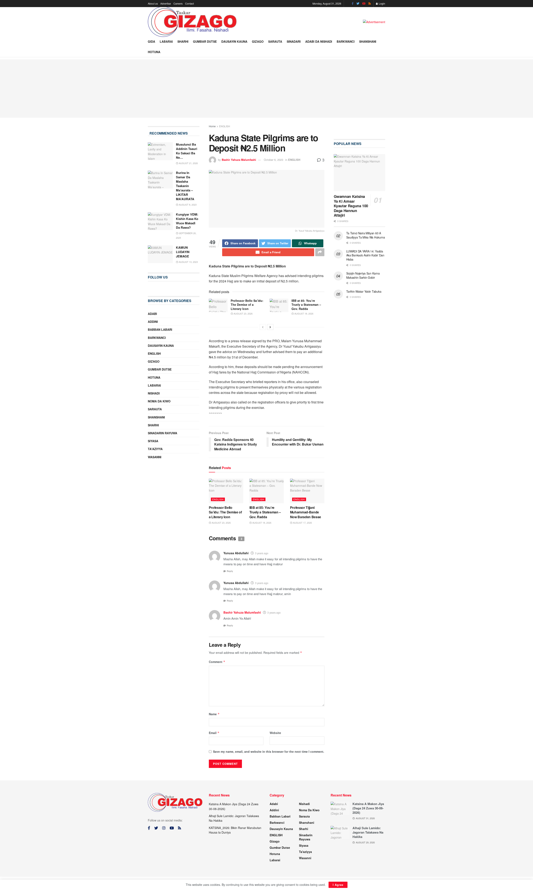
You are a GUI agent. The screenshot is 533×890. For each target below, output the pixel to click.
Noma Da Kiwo (159, 401)
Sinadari (294, 41)
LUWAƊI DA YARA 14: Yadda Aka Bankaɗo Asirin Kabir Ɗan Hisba (365, 255)
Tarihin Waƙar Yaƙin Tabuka (363, 291)
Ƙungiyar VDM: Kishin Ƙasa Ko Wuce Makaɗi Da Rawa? (187, 221)
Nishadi (154, 393)
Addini (153, 322)
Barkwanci (346, 41)
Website (275, 733)
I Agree (338, 885)
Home (212, 126)
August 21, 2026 (188, 163)
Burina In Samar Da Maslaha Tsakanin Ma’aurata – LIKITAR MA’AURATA (185, 185)
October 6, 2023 (273, 160)
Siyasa (153, 441)
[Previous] (263, 327)
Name (214, 714)
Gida (151, 41)
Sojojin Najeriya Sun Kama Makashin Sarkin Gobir (363, 275)
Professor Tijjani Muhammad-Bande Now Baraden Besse (305, 512)
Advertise (165, 3)
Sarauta (275, 41)
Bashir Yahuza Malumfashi (239, 160)
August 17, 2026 (302, 522)
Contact (189, 3)
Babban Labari (160, 329)
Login (381, 3)
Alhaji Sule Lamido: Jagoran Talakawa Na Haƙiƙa (367, 832)
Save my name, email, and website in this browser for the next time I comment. (268, 751)
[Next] (270, 327)
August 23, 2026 (243, 313)
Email (214, 733)
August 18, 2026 (303, 313)
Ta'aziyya (155, 449)
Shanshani (367, 41)
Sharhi (182, 41)
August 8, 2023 (187, 204)
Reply (230, 571)
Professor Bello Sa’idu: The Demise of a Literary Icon (247, 304)
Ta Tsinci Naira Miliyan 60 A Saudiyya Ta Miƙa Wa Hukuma (365, 235)
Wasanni (154, 457)
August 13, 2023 (188, 261)
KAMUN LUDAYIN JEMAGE (182, 251)
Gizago (258, 41)
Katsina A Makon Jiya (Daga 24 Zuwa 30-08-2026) (368, 808)
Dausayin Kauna (234, 41)
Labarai (166, 41)
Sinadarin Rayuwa (162, 433)
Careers (178, 3)
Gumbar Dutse (205, 41)
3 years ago (261, 553)
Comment (217, 662)
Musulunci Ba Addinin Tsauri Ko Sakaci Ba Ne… (186, 151)
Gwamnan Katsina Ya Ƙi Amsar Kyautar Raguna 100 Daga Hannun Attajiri (351, 206)
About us (153, 3)
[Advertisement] (266, 88)
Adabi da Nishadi (318, 41)
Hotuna (154, 52)
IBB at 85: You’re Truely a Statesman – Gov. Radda (306, 304)
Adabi (152, 314)
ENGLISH (224, 126)
